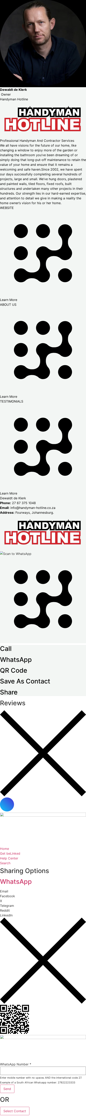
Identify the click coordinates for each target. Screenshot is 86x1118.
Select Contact (14, 1111)
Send (7, 1089)
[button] (43, 891)
